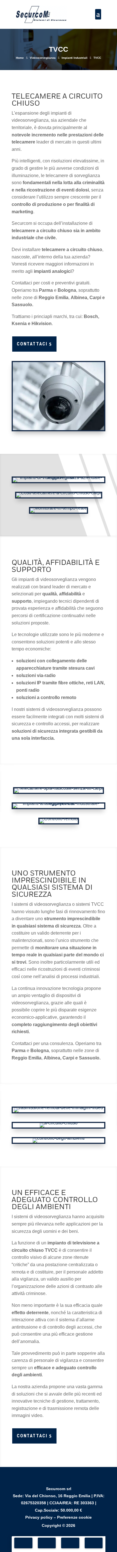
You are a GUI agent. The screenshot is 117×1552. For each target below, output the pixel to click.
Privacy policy (39, 1517)
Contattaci (34, 344)
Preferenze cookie (74, 1517)
